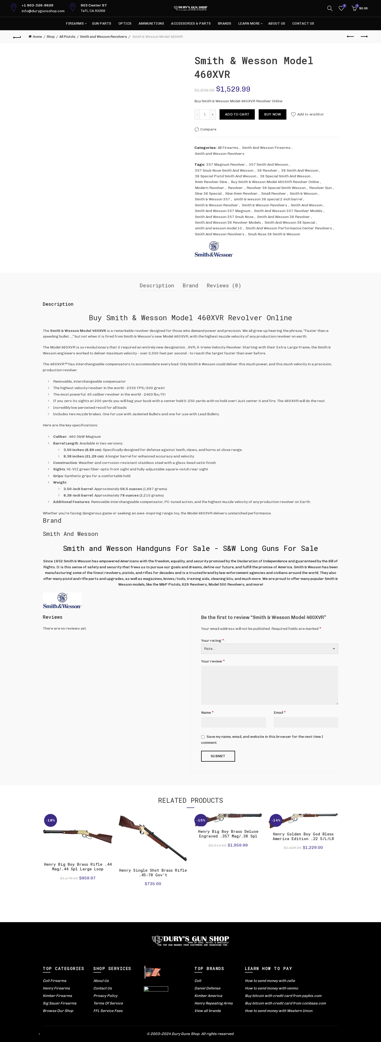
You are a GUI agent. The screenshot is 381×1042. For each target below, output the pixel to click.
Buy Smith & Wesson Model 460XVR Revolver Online (275, 182)
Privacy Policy (105, 996)
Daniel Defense (207, 988)
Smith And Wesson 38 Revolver (283, 217)
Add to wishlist (310, 114)
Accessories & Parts (191, 23)
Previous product (350, 37)
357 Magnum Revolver (225, 164)
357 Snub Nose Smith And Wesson (224, 170)
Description (157, 285)
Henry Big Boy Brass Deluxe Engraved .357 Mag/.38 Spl (228, 833)
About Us (276, 23)
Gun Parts (101, 23)
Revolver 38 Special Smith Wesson (276, 188)
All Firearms (228, 147)
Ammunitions (151, 23)
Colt (197, 981)
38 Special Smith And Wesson (285, 176)
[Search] (330, 8)
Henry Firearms (56, 988)
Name (207, 712)
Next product (363, 37)
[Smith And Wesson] (213, 249)
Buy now (272, 114)
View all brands (207, 1011)
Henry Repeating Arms (213, 1003)
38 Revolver (267, 170)
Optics (125, 23)
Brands (224, 23)
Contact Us (303, 23)
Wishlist (344, 5)
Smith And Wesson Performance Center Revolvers (289, 228)
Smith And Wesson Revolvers (219, 234)
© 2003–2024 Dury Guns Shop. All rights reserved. (190, 1034)
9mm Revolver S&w (211, 182)
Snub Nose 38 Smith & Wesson (274, 234)
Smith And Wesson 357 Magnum (222, 211)
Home (37, 37)
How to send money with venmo (271, 988)
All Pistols (67, 37)
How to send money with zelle (270, 981)
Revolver (235, 188)
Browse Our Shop (58, 1011)
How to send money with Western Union (278, 1011)
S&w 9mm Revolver (241, 193)
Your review (213, 661)
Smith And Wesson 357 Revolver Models (288, 211)
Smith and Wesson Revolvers (103, 37)
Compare (208, 129)
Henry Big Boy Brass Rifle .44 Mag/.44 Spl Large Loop (78, 866)
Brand (190, 285)
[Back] (17, 37)
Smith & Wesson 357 (212, 199)
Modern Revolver (209, 188)
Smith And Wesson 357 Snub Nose (224, 217)
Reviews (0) (224, 285)
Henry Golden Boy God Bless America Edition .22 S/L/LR (303, 836)
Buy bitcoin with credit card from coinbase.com (285, 1003)
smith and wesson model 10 (218, 228)
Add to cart (237, 114)
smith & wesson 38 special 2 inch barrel (268, 199)
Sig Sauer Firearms (59, 1003)
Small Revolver (273, 193)
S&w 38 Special (208, 193)
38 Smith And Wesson (299, 170)
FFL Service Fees (108, 1011)
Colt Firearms (54, 981)
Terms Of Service (108, 1003)
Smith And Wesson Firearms (266, 147)
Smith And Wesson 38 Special (290, 222)
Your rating (212, 640)
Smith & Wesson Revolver (216, 205)
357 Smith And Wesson (268, 164)
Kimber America (208, 996)
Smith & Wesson (303, 193)
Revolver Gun (320, 188)
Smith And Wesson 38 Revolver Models (228, 222)
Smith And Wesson (306, 205)
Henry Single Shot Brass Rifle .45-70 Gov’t (153, 872)
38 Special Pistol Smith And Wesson (225, 176)
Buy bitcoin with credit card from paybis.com (283, 996)
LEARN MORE (249, 23)
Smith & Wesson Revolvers (264, 205)
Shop (51, 37)
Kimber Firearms (57, 996)
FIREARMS (75, 23)
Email (280, 712)
